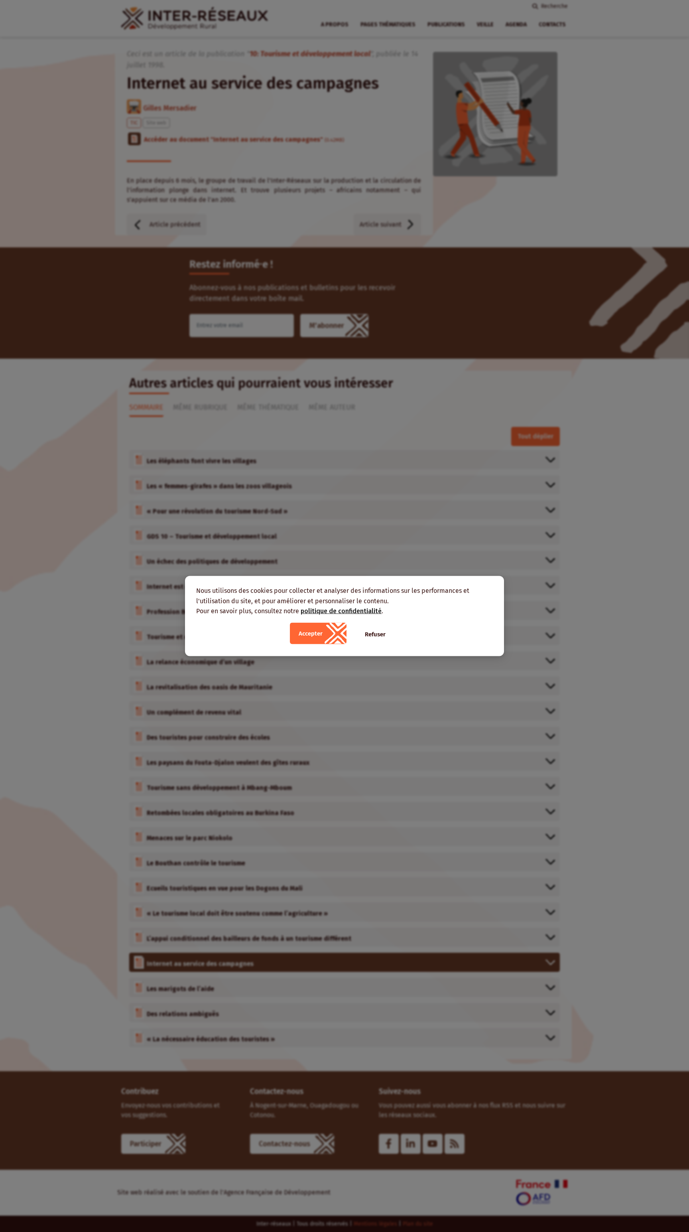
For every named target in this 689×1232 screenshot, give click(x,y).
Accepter (311, 633)
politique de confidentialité (341, 611)
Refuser (375, 634)
